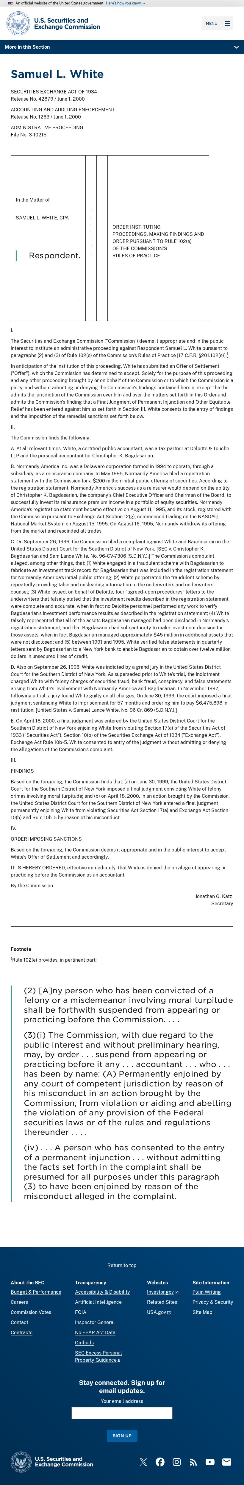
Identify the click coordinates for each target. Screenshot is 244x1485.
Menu (212, 23)
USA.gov (156, 1312)
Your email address (122, 1401)
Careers (19, 1302)
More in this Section (27, 47)
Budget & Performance (36, 1292)
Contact (19, 1322)
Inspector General (95, 1322)
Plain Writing (207, 1292)
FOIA (80, 1312)
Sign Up (122, 1435)
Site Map (202, 1312)
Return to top (122, 1265)
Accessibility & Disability (102, 1292)
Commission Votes (31, 1312)
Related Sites (162, 1302)
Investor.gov (160, 1292)
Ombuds (84, 1343)
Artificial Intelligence (98, 1302)
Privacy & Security (213, 1302)
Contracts (21, 1332)
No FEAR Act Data (95, 1332)
